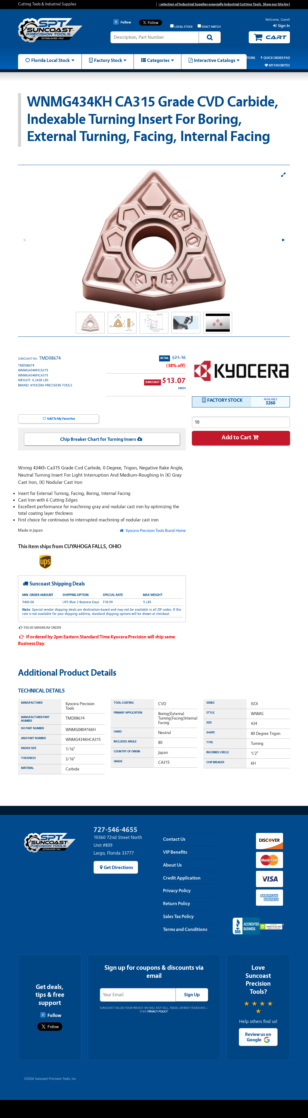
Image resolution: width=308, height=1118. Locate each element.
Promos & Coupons (209, 58)
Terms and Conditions (185, 929)
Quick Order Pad (276, 58)
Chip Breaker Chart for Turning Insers (98, 439)
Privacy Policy (177, 890)
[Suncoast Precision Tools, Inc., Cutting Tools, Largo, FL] (246, 927)
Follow (54, 1015)
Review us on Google (258, 1037)
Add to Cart (236, 437)
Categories (158, 60)
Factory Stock (108, 60)
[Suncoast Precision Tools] (50, 34)
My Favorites (279, 65)
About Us (172, 865)
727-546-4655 (115, 830)
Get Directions (118, 867)
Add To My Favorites (61, 419)
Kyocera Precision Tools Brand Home (155, 530)
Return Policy (176, 903)
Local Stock (183, 27)
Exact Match (211, 27)
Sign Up (192, 994)
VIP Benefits (175, 852)
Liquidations (244, 58)
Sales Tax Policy (178, 916)
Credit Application (182, 878)
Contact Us (174, 839)
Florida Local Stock (50, 60)
